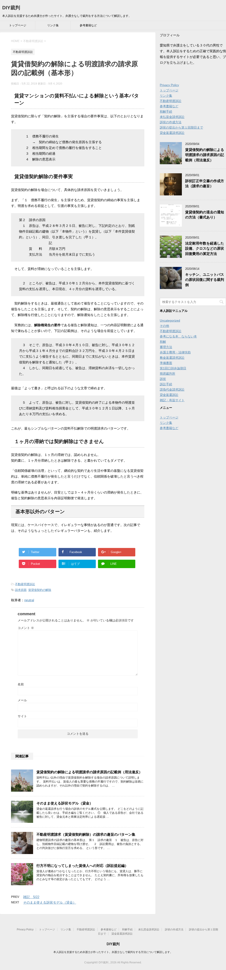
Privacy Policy (169, 85)
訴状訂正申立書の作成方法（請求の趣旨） (204, 183)
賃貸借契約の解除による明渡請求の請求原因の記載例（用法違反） (89, 772)
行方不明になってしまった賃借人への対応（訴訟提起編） (82, 866)
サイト (22, 716)
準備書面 (166, 363)
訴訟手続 (166, 384)
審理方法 (166, 347)
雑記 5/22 (31, 897)
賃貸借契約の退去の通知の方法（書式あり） (204, 214)
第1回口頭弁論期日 (173, 368)
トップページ (17, 25)
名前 (21, 684)
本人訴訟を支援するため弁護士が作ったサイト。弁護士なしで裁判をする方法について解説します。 (113, 952)
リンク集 (53, 25)
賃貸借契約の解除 (39, 590)
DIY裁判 (11, 7)
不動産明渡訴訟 (25, 584)
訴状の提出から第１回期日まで (181, 127)
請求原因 (20, 590)
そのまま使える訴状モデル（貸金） (64, 803)
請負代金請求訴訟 (172, 389)
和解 (163, 341)
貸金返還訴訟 (169, 395)
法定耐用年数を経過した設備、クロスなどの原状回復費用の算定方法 (204, 248)
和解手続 (166, 111)
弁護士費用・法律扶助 (175, 352)
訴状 (163, 379)
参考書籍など (88, 25)
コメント (26, 628)
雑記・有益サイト (172, 400)
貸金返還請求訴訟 (172, 133)
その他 (164, 326)
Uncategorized (170, 320)
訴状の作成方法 (170, 122)
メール (22, 700)
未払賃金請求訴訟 (172, 117)
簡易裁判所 (167, 373)
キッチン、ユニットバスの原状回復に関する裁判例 (204, 280)
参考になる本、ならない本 (178, 336)
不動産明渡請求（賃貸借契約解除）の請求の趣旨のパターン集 (85, 834)
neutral (29, 600)
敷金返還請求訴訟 (172, 357)
